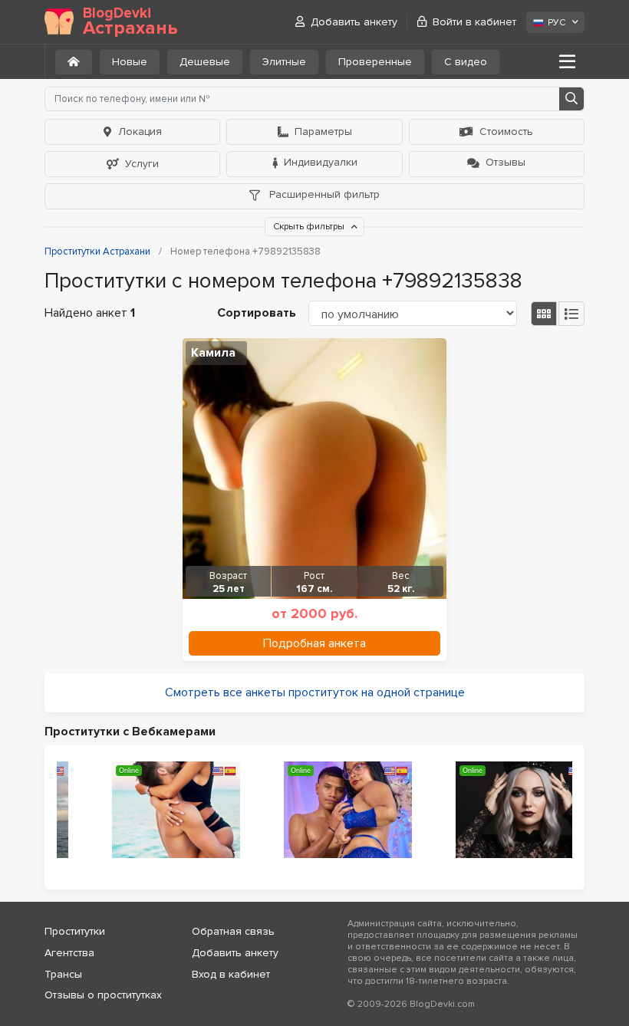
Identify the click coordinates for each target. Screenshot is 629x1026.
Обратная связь (233, 931)
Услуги (142, 163)
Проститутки (74, 931)
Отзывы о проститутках (103, 994)
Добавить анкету (354, 21)
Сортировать (256, 313)
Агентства (69, 952)
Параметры (323, 131)
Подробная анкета (314, 643)
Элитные (284, 61)
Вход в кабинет (231, 974)
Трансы (63, 974)
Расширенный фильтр (323, 194)
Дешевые (204, 61)
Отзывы (505, 162)
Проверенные (375, 61)
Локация (140, 131)
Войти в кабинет (474, 21)
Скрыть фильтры (310, 226)
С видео (465, 61)
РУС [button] (556, 22)
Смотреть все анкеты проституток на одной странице (315, 692)
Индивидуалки (320, 162)
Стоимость (506, 131)
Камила (213, 352)
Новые (129, 61)
